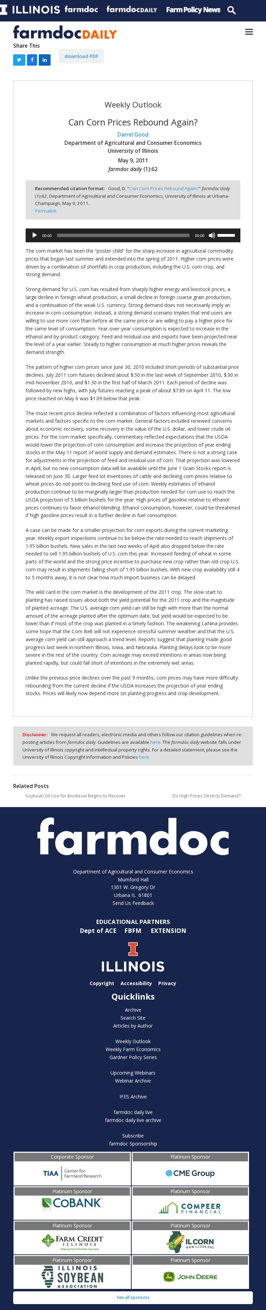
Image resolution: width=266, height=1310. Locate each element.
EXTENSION (168, 930)
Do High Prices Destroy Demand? (206, 796)
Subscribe (133, 1135)
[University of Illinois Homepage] (132, 957)
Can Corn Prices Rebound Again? (164, 188)
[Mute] (212, 235)
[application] (133, 235)
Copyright (102, 983)
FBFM (133, 930)
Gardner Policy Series (133, 1057)
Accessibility (136, 983)
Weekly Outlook (133, 1041)
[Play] (34, 235)
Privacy (167, 983)
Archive (133, 1010)
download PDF (81, 56)
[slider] (227, 234)
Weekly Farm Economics (133, 1049)
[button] (249, 32)
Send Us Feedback (133, 903)
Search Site (133, 1017)
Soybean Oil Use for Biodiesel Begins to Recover (75, 796)
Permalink (46, 211)
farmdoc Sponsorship (133, 1143)
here (155, 742)
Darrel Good (133, 134)
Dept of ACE (99, 930)
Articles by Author (133, 1025)
